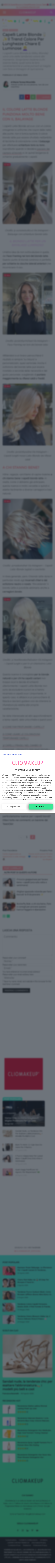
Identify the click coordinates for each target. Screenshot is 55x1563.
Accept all (41, 806)
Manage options (14, 806)
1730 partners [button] (18, 775)
